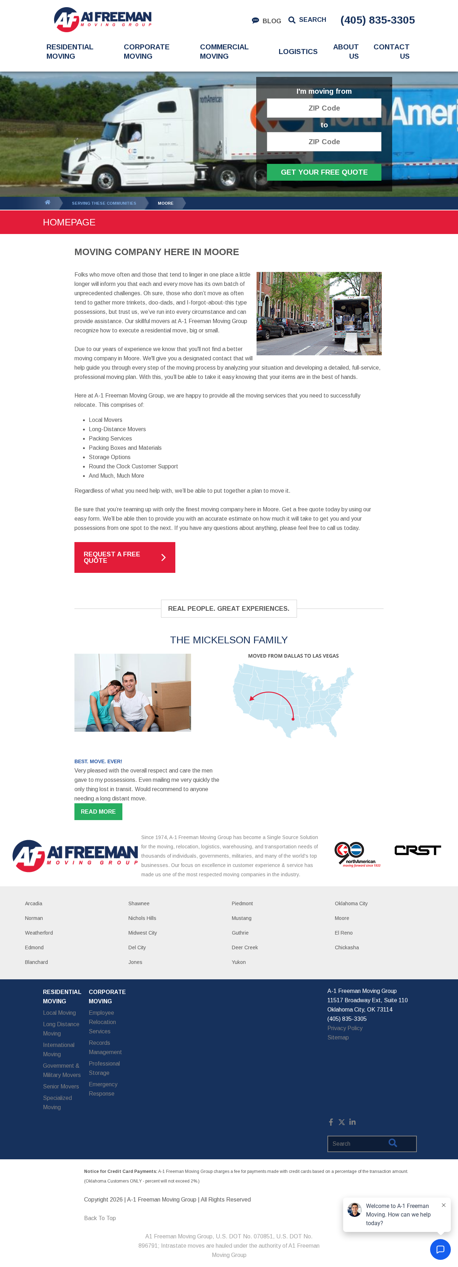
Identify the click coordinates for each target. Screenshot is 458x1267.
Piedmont (242, 903)
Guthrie (240, 933)
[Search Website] (393, 1144)
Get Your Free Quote (324, 172)
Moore (342, 918)
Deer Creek (245, 947)
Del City (137, 947)
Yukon (239, 962)
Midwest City (142, 933)
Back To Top (100, 1218)
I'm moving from (324, 91)
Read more (98, 812)
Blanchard (36, 962)
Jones (135, 962)
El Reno (344, 933)
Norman (34, 918)
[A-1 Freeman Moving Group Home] (102, 19)
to (324, 125)
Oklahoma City (351, 903)
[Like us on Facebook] (331, 1124)
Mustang (242, 918)
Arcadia (33, 903)
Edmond (34, 947)
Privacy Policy (344, 1028)
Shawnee (139, 903)
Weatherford (39, 933)
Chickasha (347, 947)
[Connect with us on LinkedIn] (352, 1124)
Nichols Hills (142, 918)
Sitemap (338, 1037)
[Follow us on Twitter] (341, 1124)
